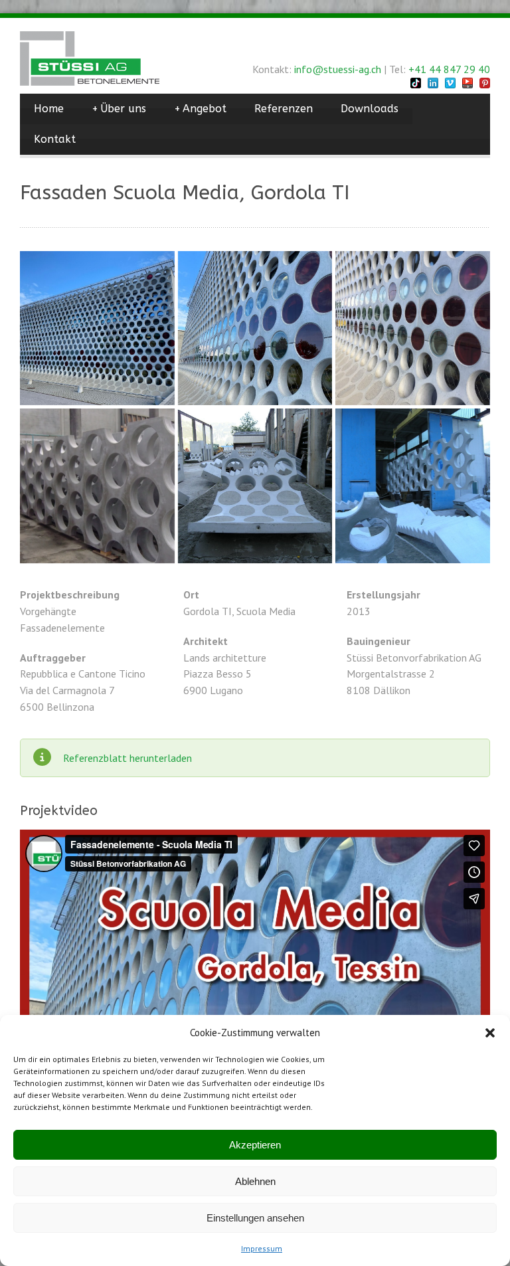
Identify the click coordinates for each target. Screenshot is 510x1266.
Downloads (369, 108)
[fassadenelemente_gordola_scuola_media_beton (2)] (255, 328)
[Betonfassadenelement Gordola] (255, 485)
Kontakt (55, 139)
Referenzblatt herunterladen (127, 758)
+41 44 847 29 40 (449, 69)
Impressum (261, 1248)
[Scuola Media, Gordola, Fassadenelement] (97, 485)
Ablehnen (255, 1181)
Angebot (200, 108)
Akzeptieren (255, 1144)
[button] (490, 1033)
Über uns (119, 108)
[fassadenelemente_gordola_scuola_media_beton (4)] (97, 328)
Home (49, 108)
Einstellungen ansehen (255, 1217)
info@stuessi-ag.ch (337, 69)
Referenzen (283, 108)
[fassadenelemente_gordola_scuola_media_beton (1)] (412, 328)
